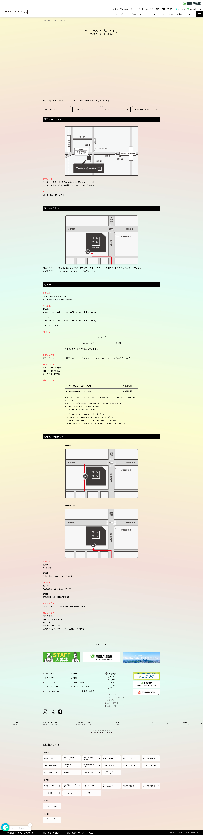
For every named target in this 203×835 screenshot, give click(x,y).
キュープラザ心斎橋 (149, 786)
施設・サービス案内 (81, 686)
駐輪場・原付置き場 (142, 109)
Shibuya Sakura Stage (88, 765)
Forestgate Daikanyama (68, 765)
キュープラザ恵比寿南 (149, 765)
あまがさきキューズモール (70, 786)
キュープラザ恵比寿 (129, 765)
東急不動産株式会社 (50, 833)
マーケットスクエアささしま (50, 819)
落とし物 (192, 9)
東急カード (111, 706)
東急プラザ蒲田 (108, 758)
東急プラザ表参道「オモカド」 (69, 758)
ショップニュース (52, 691)
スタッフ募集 (111, 703)
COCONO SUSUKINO (51, 806)
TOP (44, 21)
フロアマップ (150, 14)
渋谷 (132, 9)
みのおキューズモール (90, 786)
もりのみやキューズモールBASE (109, 786)
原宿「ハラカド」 (84, 723)
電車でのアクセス (52, 109)
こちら (55, 325)
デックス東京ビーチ (149, 758)
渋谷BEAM (67, 772)
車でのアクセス (81, 109)
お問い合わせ (111, 700)
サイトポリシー (112, 694)
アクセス (189, 14)
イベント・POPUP (166, 14)
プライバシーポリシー (114, 697)
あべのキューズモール (50, 786)
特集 (75, 678)
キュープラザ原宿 (108, 765)
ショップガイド (122, 14)
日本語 (112, 677)
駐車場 (179, 14)
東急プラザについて (121, 9)
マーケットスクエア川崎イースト (109, 772)
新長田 (170, 9)
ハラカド (149, 9)
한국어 (112, 688)
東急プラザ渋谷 (48, 758)
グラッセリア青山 (88, 772)
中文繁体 (113, 682)
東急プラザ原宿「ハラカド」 (88, 758)
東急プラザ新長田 (128, 786)
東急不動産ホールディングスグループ (20, 833)
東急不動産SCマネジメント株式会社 (80, 833)
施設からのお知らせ (81, 682)
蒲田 (157, 9)
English (112, 680)
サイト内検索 (181, 9)
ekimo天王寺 (48, 793)
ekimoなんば (68, 793)
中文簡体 (113, 685)
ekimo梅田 (86, 793)
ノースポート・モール (50, 765)
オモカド (140, 9)
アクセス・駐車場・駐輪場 (83, 691)
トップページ (50, 673)
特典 (75, 673)
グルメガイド (136, 14)
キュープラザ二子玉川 (50, 772)
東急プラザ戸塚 (128, 758)
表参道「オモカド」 (50, 723)
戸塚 (163, 9)
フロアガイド (50, 682)
